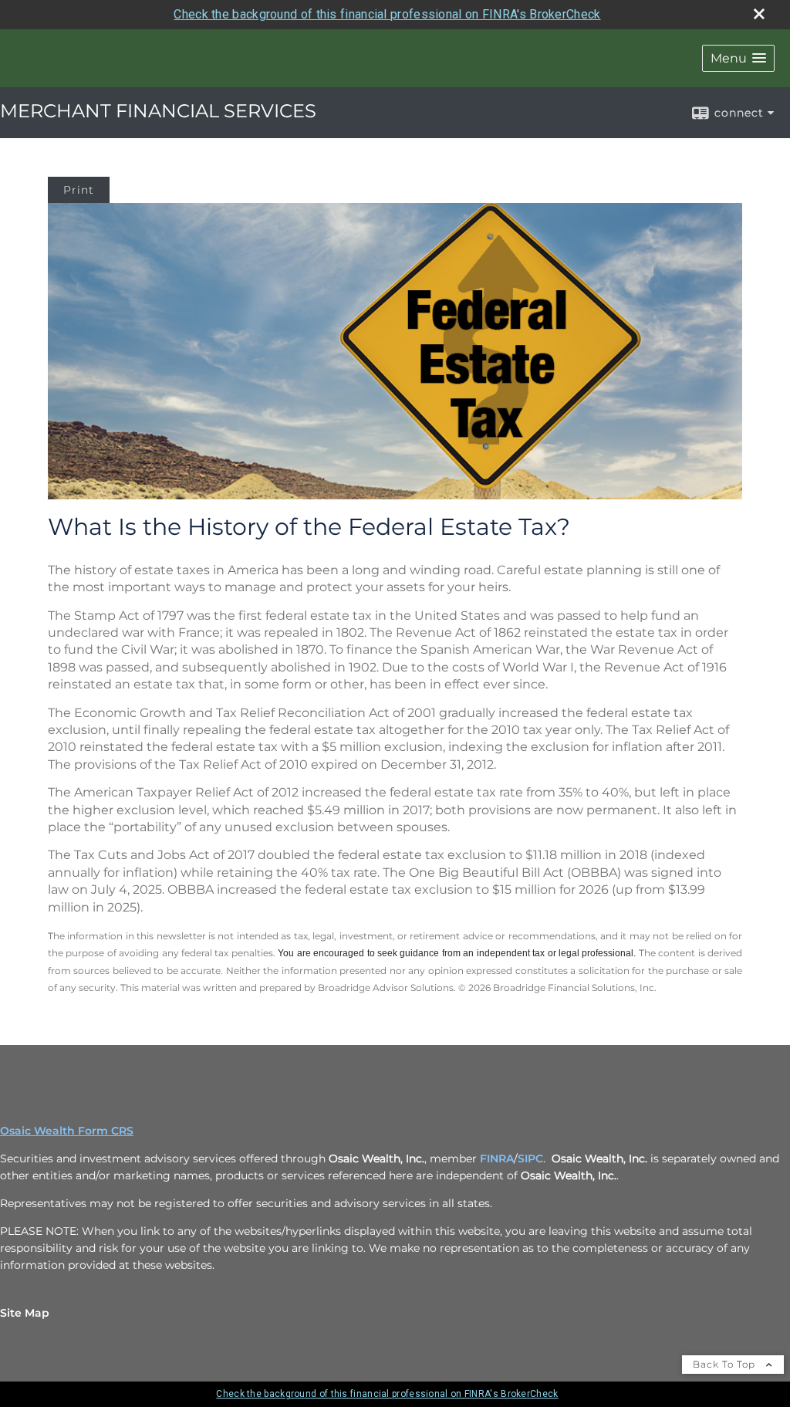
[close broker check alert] (759, 14)
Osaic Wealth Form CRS (66, 1131)
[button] (738, 58)
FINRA (497, 1158)
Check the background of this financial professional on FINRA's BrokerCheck (387, 14)
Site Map (24, 1313)
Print (78, 190)
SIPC (530, 1158)
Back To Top (725, 1364)
